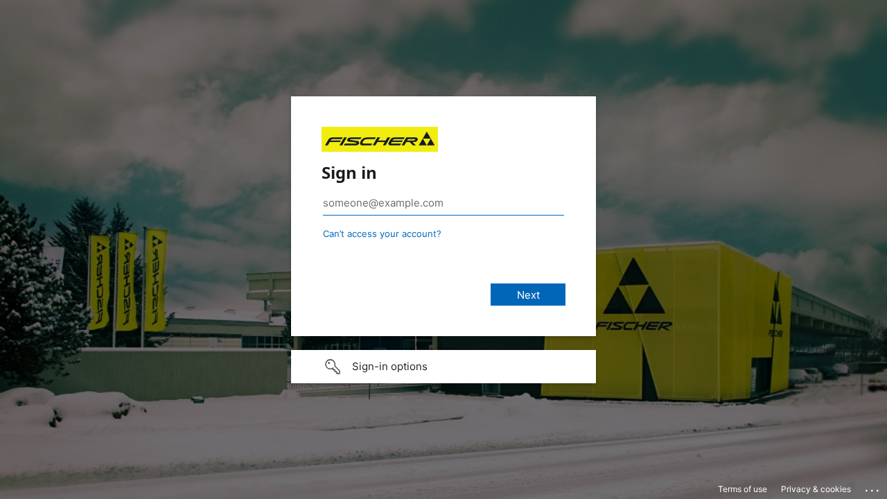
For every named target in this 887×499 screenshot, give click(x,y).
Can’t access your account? (382, 233)
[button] (443, 366)
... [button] (873, 487)
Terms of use (742, 489)
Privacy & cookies (816, 489)
